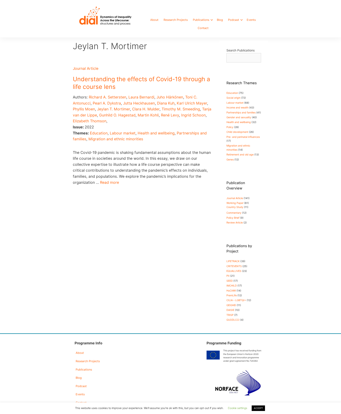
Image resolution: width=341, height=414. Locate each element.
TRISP (230, 314)
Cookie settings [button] (237, 408)
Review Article (234, 222)
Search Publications (240, 50)
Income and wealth (237, 107)
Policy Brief (232, 217)
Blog (220, 20)
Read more (109, 182)
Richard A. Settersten (107, 97)
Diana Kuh (166, 103)
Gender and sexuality (238, 117)
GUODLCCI (232, 319)
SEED (229, 280)
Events (251, 20)
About (154, 20)
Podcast (233, 20)
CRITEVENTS (234, 266)
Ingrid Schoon (193, 115)
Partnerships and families (241, 112)
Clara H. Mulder (145, 109)
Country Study (234, 207)
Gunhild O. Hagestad (117, 115)
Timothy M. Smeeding (181, 109)
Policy (229, 127)
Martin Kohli (148, 115)
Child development (237, 131)
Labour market (123, 133)
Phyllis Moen (84, 109)
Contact (203, 28)
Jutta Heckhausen (139, 103)
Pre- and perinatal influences (243, 136)
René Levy (170, 115)
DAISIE (230, 309)
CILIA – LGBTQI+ (236, 300)
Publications (201, 20)
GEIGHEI (231, 305)
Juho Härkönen (169, 97)
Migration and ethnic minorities (115, 139)
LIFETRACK (233, 261)
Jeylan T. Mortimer (113, 109)
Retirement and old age (240, 154)
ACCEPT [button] (258, 408)
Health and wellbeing (156, 133)
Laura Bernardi (141, 97)
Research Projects (176, 20)
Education (99, 133)
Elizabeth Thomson (89, 121)
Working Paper (234, 202)
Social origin (233, 97)
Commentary (233, 212)
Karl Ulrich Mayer (192, 103)
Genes (230, 159)
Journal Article (85, 68)
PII (227, 275)
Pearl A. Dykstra (107, 103)
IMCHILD (231, 285)
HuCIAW (231, 290)
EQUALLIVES (233, 270)
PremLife (231, 295)
